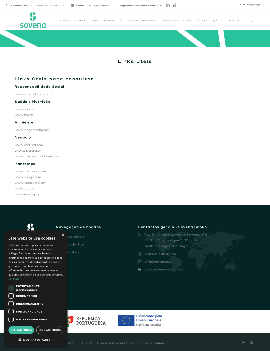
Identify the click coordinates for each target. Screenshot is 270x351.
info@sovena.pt (100, 5)
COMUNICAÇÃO (209, 20)
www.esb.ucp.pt (27, 194)
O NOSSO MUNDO (73, 20)
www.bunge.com (28, 177)
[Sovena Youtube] (175, 5)
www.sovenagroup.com (164, 269)
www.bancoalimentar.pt (34, 94)
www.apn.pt (24, 109)
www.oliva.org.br (28, 150)
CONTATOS (233, 20)
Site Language (250, 4)
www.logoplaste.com (31, 182)
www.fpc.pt (24, 115)
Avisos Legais (71, 236)
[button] (35, 340)
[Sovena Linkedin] (243, 342)
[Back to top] (258, 339)
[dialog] (36, 288)
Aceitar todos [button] (21, 330)
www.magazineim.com (32, 130)
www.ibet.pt (24, 188)
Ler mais (13, 279)
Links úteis (69, 252)
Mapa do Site (71, 244)
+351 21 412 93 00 (160, 253)
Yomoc (160, 342)
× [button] (62, 235)
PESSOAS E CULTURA (177, 20)
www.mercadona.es (31, 171)
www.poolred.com (29, 145)
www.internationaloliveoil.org (38, 156)
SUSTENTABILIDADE (143, 20)
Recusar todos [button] (50, 330)
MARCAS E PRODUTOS (107, 20)
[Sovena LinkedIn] (168, 5)
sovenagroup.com (114, 342)
